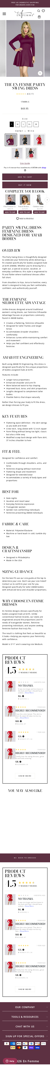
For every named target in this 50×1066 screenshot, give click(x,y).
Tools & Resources (25, 1016)
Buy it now (25, 185)
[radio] (12, 124)
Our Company (25, 1007)
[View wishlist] (43, 10)
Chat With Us (25, 1026)
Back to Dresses (27, 858)
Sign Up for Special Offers (25, 1036)
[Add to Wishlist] (5, 799)
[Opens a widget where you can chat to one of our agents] (10, 1061)
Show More (29, 693)
